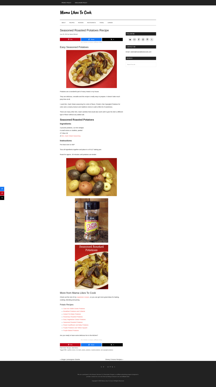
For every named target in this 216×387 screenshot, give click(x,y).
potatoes (88, 350)
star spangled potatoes (107, 350)
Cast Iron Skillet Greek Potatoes (74, 308)
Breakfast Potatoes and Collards (74, 311)
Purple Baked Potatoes (71, 330)
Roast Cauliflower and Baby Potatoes (75, 325)
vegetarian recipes (83, 297)
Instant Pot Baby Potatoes (72, 314)
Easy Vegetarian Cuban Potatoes (74, 319)
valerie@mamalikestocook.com (140, 52)
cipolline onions (71, 350)
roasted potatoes (95, 350)
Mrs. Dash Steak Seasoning (71, 136)
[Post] (2, 198)
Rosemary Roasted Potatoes (73, 317)
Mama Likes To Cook (76, 12)
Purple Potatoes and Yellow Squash (75, 328)
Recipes (69, 347)
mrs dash (78, 350)
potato (83, 350)
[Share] (2, 189)
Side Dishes (75, 347)
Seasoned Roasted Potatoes (73, 322)
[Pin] (2, 193)
